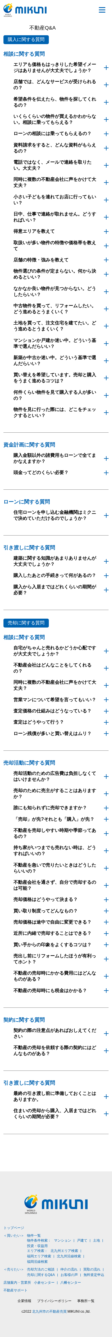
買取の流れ (92, 1269)
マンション (62, 1240)
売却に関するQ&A (41, 1275)
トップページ (13, 1228)
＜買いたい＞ (13, 1236)
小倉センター (44, 1283)
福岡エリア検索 (39, 1256)
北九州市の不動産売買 (49, 1311)
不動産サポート (15, 1290)
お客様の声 (69, 1275)
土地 (96, 1240)
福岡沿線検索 (37, 1262)
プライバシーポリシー (54, 1301)
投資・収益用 (37, 1246)
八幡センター (70, 1283)
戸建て (82, 1240)
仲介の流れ (69, 1269)
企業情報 (24, 1301)
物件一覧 (34, 1236)
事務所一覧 (85, 1301)
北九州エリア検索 (64, 1251)
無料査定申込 (94, 1275)
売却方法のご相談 (41, 1269)
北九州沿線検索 (69, 1256)
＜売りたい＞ (13, 1269)
